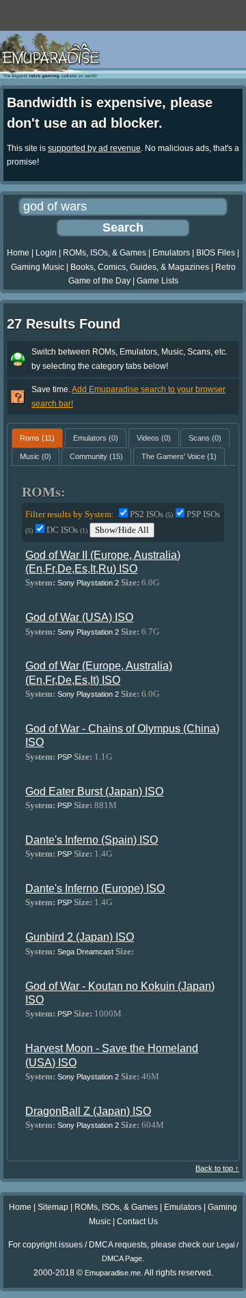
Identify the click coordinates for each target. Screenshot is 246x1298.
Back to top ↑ (217, 1168)
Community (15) (96, 456)
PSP (64, 757)
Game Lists (157, 281)
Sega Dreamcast (85, 952)
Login (46, 253)
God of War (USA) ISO (79, 617)
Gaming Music (37, 267)
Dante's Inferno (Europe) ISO (95, 888)
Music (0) (35, 456)
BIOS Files (215, 253)
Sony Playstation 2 (88, 583)
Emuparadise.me (113, 1273)
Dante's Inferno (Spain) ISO (91, 840)
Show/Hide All (122, 530)
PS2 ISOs (151, 514)
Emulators (171, 253)
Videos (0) (154, 438)
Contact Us (137, 1221)
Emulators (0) (95, 438)
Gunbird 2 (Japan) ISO (79, 937)
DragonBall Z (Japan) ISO (88, 1111)
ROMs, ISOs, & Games (104, 253)
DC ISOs (66, 530)
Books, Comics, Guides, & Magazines (139, 267)
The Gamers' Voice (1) (179, 456)
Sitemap (53, 1207)
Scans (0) (205, 438)
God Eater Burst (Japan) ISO (94, 791)
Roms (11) (37, 438)
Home (18, 253)
